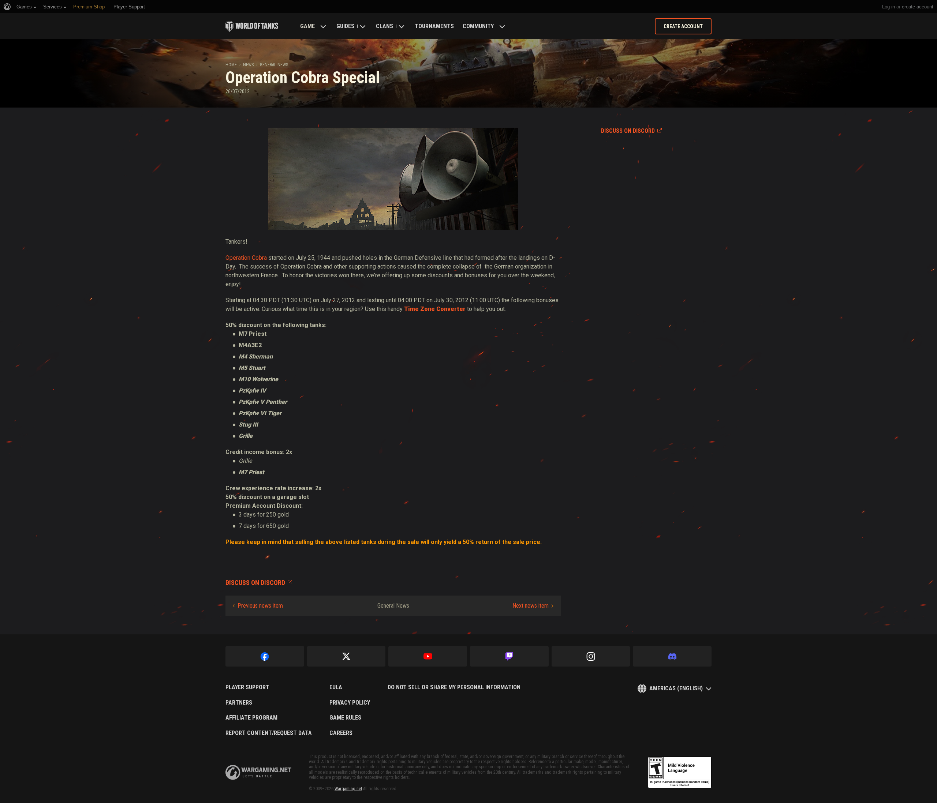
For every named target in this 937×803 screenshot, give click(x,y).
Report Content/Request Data (268, 733)
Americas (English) (676, 688)
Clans (384, 26)
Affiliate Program (251, 717)
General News (274, 64)
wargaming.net (258, 772)
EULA (335, 687)
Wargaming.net (348, 788)
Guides (345, 26)
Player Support (247, 687)
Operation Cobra (246, 257)
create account (917, 7)
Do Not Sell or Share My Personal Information (454, 687)
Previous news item (260, 605)
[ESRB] (680, 773)
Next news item (530, 605)
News (248, 64)
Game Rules (345, 717)
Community (478, 26)
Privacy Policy (349, 702)
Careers (340, 733)
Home (231, 64)
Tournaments (434, 26)
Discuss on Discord (628, 130)
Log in (888, 7)
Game (307, 26)
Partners (238, 702)
